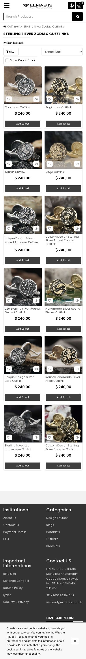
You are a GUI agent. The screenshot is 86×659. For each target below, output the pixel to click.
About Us (9, 518)
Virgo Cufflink (54, 172)
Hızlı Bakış (36, 99)
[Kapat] (75, 641)
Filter (12, 52)
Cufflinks (13, 26)
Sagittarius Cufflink (58, 107)
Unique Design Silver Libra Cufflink (19, 379)
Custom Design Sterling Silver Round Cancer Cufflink (62, 240)
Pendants (53, 532)
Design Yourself (57, 518)
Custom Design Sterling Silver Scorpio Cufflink (62, 447)
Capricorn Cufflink (17, 107)
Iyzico (7, 595)
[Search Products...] (78, 16)
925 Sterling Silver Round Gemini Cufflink (22, 310)
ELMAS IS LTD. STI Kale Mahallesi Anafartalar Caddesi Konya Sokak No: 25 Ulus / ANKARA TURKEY (62, 578)
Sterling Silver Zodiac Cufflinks (43, 26)
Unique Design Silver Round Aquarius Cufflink (21, 240)
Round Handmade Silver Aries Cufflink (62, 379)
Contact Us (11, 525)
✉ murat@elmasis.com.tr (64, 602)
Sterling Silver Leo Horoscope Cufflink (18, 447)
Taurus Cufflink (15, 172)
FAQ (6, 539)
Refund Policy (12, 588)
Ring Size (9, 574)
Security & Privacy (16, 602)
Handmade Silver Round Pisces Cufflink (62, 310)
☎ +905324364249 (60, 595)
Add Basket (22, 123)
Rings (50, 525)
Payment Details (14, 532)
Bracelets (53, 546)
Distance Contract (16, 581)
